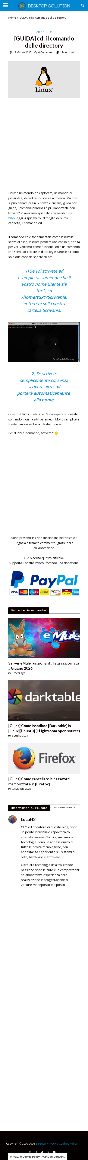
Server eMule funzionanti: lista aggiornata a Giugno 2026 (43, 666)
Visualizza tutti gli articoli (60, 807)
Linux (48, 32)
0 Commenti (45, 52)
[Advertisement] (44, 146)
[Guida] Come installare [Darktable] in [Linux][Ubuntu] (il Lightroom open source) (44, 728)
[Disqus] (44, 952)
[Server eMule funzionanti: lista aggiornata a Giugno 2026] (44, 637)
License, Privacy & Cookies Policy (56, 1143)
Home (12, 18)
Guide (40, 32)
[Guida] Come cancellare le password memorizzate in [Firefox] (39, 781)
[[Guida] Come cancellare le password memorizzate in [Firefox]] (44, 758)
